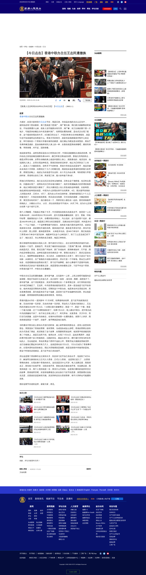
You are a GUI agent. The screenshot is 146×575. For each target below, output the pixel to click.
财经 (35, 516)
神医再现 (85, 520)
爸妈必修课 (74, 523)
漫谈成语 (74, 520)
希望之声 (61, 558)
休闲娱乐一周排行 (101, 161)
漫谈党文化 (113, 539)
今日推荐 (98, 120)
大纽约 (29, 490)
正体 (66, 2)
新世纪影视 (106, 558)
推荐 (78, 9)
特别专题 (98, 272)
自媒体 (31, 47)
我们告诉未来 (113, 509)
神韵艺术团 (33, 558)
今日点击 (38, 47)
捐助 (101, 2)
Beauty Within (100, 523)
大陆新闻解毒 (63, 536)
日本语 (110, 490)
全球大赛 (39, 530)
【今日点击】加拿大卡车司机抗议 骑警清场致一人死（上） (44, 441)
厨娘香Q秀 (99, 528)
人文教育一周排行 (101, 195)
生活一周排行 (99, 221)
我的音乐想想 (100, 536)
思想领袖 (62, 520)
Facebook (118, 2)
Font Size (73, 100)
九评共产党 (113, 523)
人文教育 (74, 506)
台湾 (35, 513)
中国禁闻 (50, 515)
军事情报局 (62, 526)
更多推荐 (123, 155)
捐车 (106, 2)
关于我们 (32, 553)
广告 (96, 2)
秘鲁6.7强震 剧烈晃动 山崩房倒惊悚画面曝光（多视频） (116, 91)
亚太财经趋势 (51, 534)
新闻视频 (51, 506)
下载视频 (87, 100)
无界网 (97, 558)
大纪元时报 (43, 558)
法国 (59, 490)
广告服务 (75, 553)
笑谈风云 (74, 512)
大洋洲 (48, 490)
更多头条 (123, 115)
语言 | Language (79, 2)
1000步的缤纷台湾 (101, 532)
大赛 (52, 2)
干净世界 (52, 558)
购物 (112, 2)
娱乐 (41, 510)
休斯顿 (54, 490)
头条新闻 (98, 53)
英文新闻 (89, 2)
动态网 (90, 558)
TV (116, 9)
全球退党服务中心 (72, 558)
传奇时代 (112, 512)
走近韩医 (85, 523)
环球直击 (50, 512)
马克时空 (62, 534)
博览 (88, 9)
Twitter (122, 2)
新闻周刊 (50, 523)
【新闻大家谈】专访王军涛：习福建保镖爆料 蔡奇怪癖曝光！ (116, 108)
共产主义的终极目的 (116, 518)
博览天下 (31, 528)
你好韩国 (99, 515)
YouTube (125, 2)
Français (94, 490)
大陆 (29, 518)
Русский (103, 490)
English (87, 490)
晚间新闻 (50, 518)
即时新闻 (31, 525)
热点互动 (62, 512)
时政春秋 (62, 518)
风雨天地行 (113, 531)
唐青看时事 (62, 528)
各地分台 (59, 2)
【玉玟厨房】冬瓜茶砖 (115, 165)
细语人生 (62, 539)
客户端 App (93, 553)
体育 (41, 513)
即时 (83, 9)
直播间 (69, 498)
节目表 (60, 498)
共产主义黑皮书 (100, 276)
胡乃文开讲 (86, 515)
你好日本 (99, 512)
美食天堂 (99, 518)
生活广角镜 (99, 509)
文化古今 (74, 526)
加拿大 (35, 490)
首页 (21, 47)
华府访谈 (50, 526)
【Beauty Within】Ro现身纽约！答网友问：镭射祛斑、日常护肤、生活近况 (116, 184)
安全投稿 (66, 553)
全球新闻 (50, 509)
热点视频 (39, 522)
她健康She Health (88, 512)
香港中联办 (24, 116)
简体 (70, 2)
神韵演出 (31, 530)
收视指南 (41, 553)
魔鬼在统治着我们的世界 (103, 280)
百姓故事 (112, 536)
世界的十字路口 (64, 531)
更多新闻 (123, 190)
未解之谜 (74, 509)
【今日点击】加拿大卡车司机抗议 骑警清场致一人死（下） (81, 429)
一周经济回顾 (51, 528)
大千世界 (99, 526)
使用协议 (58, 553)
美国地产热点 (75, 528)
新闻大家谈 (62, 509)
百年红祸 (112, 528)
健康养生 (86, 506)
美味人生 (99, 520)
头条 (74, 9)
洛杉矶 (41, 490)
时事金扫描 (62, 515)
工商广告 (112, 545)
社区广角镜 (50, 531)
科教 (35, 518)
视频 (69, 9)
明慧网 (83, 558)
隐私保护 (49, 553)
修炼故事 (112, 542)
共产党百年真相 (114, 515)
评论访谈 (95, 9)
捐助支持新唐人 (83, 499)
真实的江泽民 (113, 526)
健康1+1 (85, 509)
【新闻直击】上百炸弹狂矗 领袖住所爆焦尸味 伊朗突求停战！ (116, 74)
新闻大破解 (62, 523)
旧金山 (64, 490)
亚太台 (71, 490)
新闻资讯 (39, 498)
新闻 (64, 9)
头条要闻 (31, 522)
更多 (113, 558)
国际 (29, 510)
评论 (25, 47)
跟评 (88, 469)
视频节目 (50, 498)
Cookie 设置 (73, 572)
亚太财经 (50, 536)
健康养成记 (86, 518)
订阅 (117, 499)
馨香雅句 (74, 518)
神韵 (47, 2)
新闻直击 (50, 520)
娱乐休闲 (100, 506)
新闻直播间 (107, 9)
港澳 (35, 510)
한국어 (116, 490)
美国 (29, 513)
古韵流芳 (74, 515)
